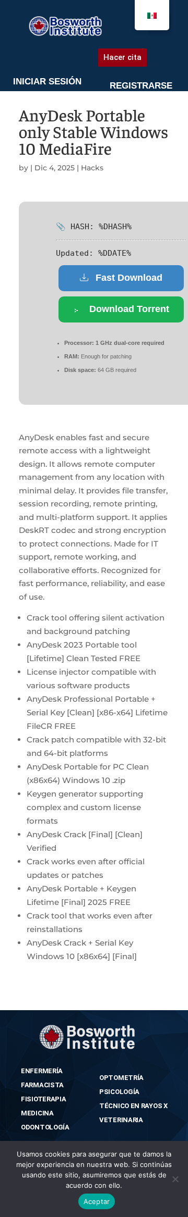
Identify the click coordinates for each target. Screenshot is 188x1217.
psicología (119, 1092)
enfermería (42, 1071)
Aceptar (97, 1201)
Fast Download (129, 277)
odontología (45, 1127)
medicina (37, 1113)
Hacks (92, 167)
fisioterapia (43, 1099)
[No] (175, 1179)
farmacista (42, 1085)
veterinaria (121, 1120)
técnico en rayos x (133, 1106)
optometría (121, 1078)
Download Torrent (129, 309)
